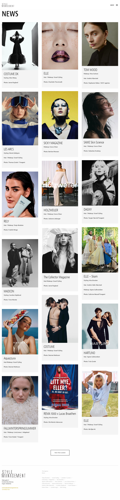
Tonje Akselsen (46, 478)
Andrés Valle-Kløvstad (48, 485)
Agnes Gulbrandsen (47, 481)
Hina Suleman (58, 481)
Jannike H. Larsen (66, 478)
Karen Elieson (72, 485)
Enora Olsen (45, 487)
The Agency (45, 471)
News (43, 473)
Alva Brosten (60, 479)
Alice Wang (63, 487)
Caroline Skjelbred (61, 485)
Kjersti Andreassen (57, 483)
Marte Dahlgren (69, 483)
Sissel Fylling (55, 478)
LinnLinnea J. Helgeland (48, 479)
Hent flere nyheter (60, 452)
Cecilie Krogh (54, 487)
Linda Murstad (46, 483)
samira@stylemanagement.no (10, 488)
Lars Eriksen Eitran (69, 481)
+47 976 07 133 (5, 489)
